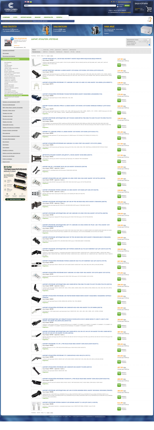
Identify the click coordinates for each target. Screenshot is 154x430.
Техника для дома (7, 113)
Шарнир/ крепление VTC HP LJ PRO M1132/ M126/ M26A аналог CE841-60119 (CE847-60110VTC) (70, 343)
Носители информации (9, 104)
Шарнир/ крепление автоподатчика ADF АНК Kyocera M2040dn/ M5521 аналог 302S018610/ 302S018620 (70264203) (77, 390)
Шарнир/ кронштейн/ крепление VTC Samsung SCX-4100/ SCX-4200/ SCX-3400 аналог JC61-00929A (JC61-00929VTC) (77, 82)
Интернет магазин (26, 17)
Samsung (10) (73, 49)
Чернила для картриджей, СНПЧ (11, 102)
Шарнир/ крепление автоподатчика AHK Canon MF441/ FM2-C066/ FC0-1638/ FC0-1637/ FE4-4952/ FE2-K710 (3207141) (77, 284)
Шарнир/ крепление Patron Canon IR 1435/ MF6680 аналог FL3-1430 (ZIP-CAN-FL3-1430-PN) (70, 402)
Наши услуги (24, 26)
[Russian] (28, 2)
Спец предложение (20, 38)
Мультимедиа (6, 133)
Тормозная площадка (9, 78)
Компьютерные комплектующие (11, 136)
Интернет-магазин (13, 21)
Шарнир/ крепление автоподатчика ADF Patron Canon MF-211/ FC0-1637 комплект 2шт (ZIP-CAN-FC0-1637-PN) (77, 249)
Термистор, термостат (10, 80)
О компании (6, 17)
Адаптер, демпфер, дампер (11, 87)
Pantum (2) (65, 49)
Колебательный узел (9, 77)
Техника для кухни (7, 116)
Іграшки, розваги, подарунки (10, 130)
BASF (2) (45, 51)
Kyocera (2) (58, 49)
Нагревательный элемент (11, 82)
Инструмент (6, 142)
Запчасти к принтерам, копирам (25, 21)
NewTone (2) (59, 51)
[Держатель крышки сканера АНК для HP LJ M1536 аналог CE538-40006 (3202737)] (36, 162)
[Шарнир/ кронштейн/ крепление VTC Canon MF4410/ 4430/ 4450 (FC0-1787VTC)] (36, 360)
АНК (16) (78, 51)
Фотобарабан (7, 62)
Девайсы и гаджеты (8, 150)
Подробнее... (46, 65)
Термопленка (7, 67)
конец (51, 55)
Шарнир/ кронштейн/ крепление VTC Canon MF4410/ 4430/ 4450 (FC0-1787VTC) (66, 355)
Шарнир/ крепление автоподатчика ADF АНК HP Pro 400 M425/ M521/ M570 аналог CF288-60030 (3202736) (75, 201)
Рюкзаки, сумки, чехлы (9, 110)
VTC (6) (72, 51)
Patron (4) (66, 51)
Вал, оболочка (8, 70)
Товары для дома (7, 122)
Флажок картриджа (9, 85)
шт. (141, 6)
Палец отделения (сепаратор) (12, 76)
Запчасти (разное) (9, 86)
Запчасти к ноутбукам (8, 156)
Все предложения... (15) (20, 47)
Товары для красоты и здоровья (11, 127)
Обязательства (48, 17)
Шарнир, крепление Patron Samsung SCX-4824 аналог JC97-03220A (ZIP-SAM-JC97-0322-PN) (70, 190)
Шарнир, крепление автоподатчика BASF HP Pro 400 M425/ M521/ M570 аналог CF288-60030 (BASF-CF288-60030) (77, 237)
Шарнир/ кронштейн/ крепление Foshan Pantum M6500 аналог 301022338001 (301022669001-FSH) (72, 94)
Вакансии (37, 17)
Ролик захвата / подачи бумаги (12, 73)
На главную (5, 21)
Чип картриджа (8, 65)
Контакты (59, 17)
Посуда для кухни (7, 119)
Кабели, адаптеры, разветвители (11, 153)
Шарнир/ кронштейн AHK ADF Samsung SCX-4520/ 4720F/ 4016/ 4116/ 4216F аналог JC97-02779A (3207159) (74, 178)
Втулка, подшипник (9, 71)
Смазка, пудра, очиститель (11, 68)
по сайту (120, 6)
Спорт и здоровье (7, 159)
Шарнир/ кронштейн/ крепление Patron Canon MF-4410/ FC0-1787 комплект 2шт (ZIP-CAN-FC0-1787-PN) (74, 261)
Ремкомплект (7, 89)
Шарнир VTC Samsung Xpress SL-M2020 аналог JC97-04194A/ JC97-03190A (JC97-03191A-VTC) (70, 131)
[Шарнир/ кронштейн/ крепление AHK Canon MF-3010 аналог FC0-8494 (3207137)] (36, 374)
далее (48, 55)
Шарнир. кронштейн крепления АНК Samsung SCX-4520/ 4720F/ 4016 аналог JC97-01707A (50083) (72, 143)
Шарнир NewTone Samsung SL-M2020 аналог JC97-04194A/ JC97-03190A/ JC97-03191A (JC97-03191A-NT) (73, 70)
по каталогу (121, 4)
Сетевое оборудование (9, 139)
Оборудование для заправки (11, 96)
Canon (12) (45, 49)
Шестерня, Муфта (9, 74)
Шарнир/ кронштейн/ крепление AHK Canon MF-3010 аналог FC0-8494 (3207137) (67, 367)
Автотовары (6, 147)
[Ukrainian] (31, 2)
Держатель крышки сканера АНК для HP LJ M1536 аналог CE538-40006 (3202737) (67, 155)
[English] (26, 2)
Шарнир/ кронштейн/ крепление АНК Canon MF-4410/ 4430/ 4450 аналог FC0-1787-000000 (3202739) (72, 307)
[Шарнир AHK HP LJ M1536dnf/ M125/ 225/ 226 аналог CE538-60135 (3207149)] (36, 173)
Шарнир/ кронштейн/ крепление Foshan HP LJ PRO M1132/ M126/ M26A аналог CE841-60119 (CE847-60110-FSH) (76, 378)
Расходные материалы (9, 56)
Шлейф (6, 83)
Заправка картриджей (8, 50)
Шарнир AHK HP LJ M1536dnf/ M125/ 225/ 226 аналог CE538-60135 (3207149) (65, 166)
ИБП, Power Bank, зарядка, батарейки (13, 107)
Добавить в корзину (123, 65)
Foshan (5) (52, 51)
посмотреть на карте (125, 12)
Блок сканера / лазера (10, 91)
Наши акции (125, 26)
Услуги (15, 17)
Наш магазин (73, 26)
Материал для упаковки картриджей (13, 93)
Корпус (6, 98)
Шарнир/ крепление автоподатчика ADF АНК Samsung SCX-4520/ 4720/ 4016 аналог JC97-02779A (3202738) (75, 213)
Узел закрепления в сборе (11, 92)
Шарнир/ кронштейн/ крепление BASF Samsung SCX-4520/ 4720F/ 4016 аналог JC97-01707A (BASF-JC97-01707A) (76, 272)
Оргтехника (6, 53)
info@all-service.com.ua (100, 416)
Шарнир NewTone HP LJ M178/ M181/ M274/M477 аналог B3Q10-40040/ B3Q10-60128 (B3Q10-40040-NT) (72, 58)
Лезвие (6, 64)
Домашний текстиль (8, 124)
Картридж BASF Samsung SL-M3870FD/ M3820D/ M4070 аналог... (20, 41)
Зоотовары (6, 144)
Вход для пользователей (124, 2)
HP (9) (51, 49)
